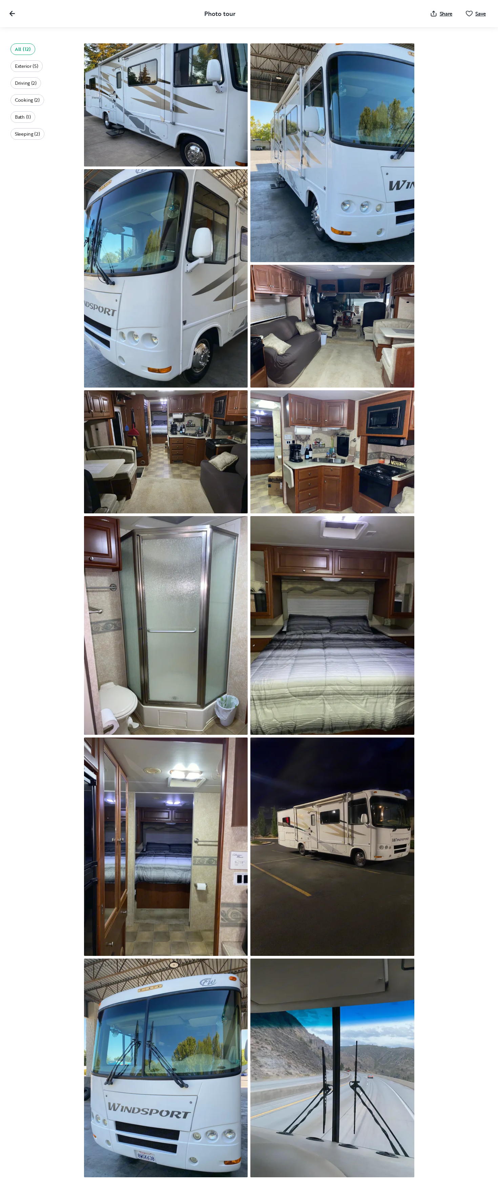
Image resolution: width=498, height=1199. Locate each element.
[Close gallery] (12, 13)
